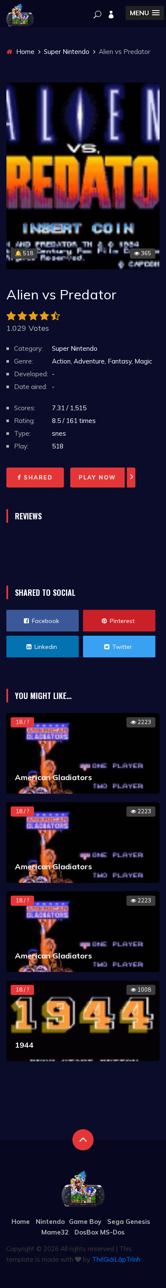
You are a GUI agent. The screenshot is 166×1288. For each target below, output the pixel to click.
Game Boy (85, 1222)
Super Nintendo (66, 52)
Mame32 (55, 1232)
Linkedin (45, 647)
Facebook (44, 621)
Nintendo (50, 1222)
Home (24, 52)
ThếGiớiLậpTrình (116, 1259)
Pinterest (121, 621)
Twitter (121, 647)
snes (59, 433)
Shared (37, 477)
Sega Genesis (128, 1222)
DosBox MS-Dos (99, 1232)
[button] (145, 13)
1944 (24, 1045)
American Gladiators (53, 777)
